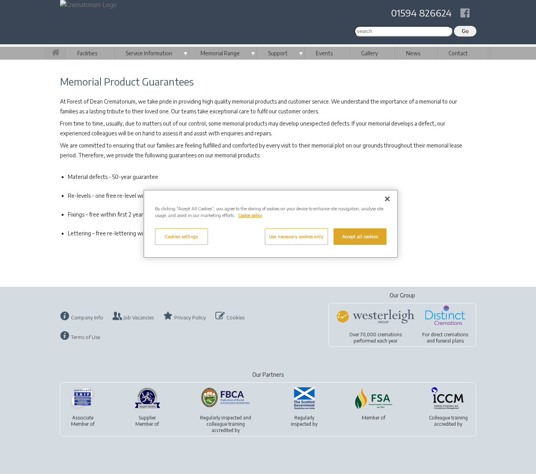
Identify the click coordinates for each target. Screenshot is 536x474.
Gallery (369, 53)
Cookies (235, 317)
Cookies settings (181, 236)
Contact (458, 53)
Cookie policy (250, 215)
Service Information (149, 53)
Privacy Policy (190, 317)
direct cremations (449, 334)
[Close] (387, 199)
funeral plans (450, 341)
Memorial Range (220, 53)
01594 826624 (421, 12)
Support (278, 53)
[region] (270, 224)
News (413, 53)
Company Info (87, 317)
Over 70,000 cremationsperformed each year (375, 338)
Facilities (87, 53)
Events (324, 53)
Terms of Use (85, 337)
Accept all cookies (360, 236)
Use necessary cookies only (296, 236)
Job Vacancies (139, 317)
